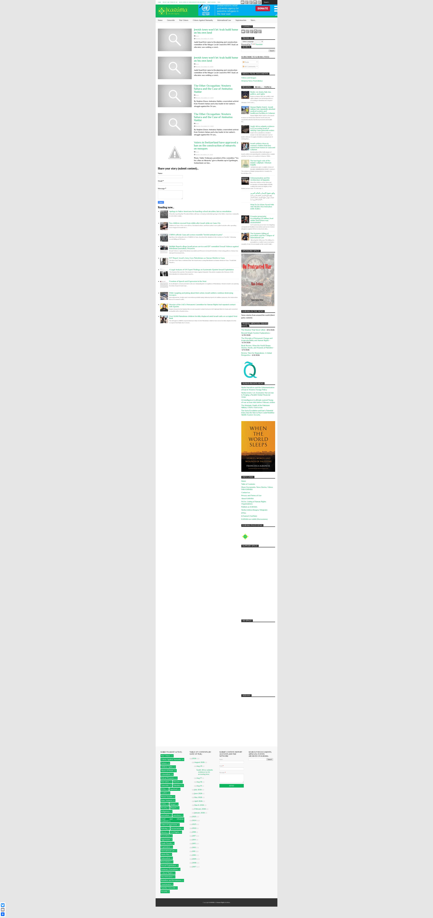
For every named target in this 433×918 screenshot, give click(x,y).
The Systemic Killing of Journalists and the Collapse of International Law (262, 236)
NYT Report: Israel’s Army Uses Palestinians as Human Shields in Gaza (197, 258)
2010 (194, 855)
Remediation (166, 862)
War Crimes (183, 20)
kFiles (243, 513)
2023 (194, 824)
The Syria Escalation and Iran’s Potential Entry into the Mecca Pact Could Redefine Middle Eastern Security (257, 413)
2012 (194, 847)
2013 (194, 844)
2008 (194, 863)
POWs (163, 789)
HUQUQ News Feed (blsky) (252, 81)
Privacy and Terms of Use (170, 2)
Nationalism (165, 858)
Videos (242, 2)
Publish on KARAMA (249, 507)
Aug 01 (199, 786)
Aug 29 (200, 766)
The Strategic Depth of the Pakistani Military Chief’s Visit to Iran (255, 406)
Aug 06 (200, 782)
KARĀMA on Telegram (259, 2)
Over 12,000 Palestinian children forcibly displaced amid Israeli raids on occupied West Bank (203, 317)
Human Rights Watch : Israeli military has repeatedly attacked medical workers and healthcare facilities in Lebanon (262, 110)
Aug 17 (199, 778)
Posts (246, 62)
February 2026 (200, 809)
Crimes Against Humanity (203, 20)
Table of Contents (248, 484)
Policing (164, 828)
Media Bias (165, 854)
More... (253, 20)
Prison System (166, 797)
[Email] (2, 909)
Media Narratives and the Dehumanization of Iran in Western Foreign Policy (257, 389)
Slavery (164, 832)
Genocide (171, 20)
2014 (194, 840)
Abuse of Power (167, 771)
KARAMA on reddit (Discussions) (254, 519)
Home (159, 2)
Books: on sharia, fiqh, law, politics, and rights (260, 93)
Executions (165, 836)
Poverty (164, 808)
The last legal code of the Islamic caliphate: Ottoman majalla (260, 163)
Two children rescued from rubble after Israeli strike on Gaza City (194, 223)
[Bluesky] (2, 905)
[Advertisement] (258, 582)
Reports (174, 808)
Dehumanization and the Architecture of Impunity (260, 179)
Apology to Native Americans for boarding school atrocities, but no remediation (200, 211)
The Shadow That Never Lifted (253, 330)
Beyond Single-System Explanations (255, 333)
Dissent (177, 782)
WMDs (163, 804)
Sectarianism (176, 828)
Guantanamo (166, 884)
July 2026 (198, 790)
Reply (197, 36)
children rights (167, 767)
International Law (224, 20)
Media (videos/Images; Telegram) (254, 510)
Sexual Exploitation (168, 866)
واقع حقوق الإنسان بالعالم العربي (262, 193)
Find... (219, 2)
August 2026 (199, 762)
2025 (194, 817)
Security (164, 892)
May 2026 (198, 797)
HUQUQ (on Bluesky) (247, 2)
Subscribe (251, 2)
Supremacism (241, 20)
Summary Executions (169, 869)
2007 (194, 867)
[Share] (2, 914)
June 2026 (198, 794)
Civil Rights (174, 832)
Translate (259, 44)
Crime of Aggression (169, 825)
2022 (194, 828)
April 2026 (198, 801)
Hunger (173, 804)
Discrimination (167, 877)
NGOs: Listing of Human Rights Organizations (192, 2)
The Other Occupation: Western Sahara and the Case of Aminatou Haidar (213, 88)
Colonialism (165, 774)
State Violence (166, 800)
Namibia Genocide (168, 888)
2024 (194, 820)
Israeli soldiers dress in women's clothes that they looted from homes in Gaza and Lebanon (262, 147)
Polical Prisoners (167, 778)
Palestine (176, 786)
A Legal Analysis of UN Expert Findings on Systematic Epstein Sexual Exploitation (201, 270)
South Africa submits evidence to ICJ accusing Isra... (204, 772)
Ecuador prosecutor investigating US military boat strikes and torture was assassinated (261, 219)
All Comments (250, 67)
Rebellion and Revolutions (171, 880)
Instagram (255, 2)
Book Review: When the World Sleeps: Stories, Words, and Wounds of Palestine (257, 347)
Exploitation (165, 847)
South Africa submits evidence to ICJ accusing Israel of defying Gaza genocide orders (262, 128)
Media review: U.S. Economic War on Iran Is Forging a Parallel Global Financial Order (257, 395)
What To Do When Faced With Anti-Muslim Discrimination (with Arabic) (262, 207)
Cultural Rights (167, 873)
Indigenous (165, 812)
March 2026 (199, 805)
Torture (164, 763)
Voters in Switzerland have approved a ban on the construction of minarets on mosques (216, 145)
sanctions (177, 815)
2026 (194, 758)
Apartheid (173, 789)
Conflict (164, 793)
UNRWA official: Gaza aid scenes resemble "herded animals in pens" (196, 235)
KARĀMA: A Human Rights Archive (219, 902)
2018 (194, 832)
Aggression (165, 840)
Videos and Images (248, 78)
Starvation (165, 782)
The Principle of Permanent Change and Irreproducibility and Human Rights (257, 339)
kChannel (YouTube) (249, 516)
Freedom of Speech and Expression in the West (187, 281)
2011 (194, 851)
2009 (194, 859)
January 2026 (199, 813)
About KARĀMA (211, 2)
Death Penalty (166, 843)
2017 (194, 836)
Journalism (165, 815)
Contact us (245, 493)
